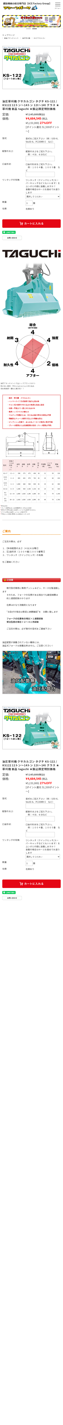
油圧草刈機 (26, 38)
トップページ (8, 35)
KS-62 (5, 489)
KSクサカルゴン (39, 38)
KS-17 (5, 473)
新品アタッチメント (11, 38)
